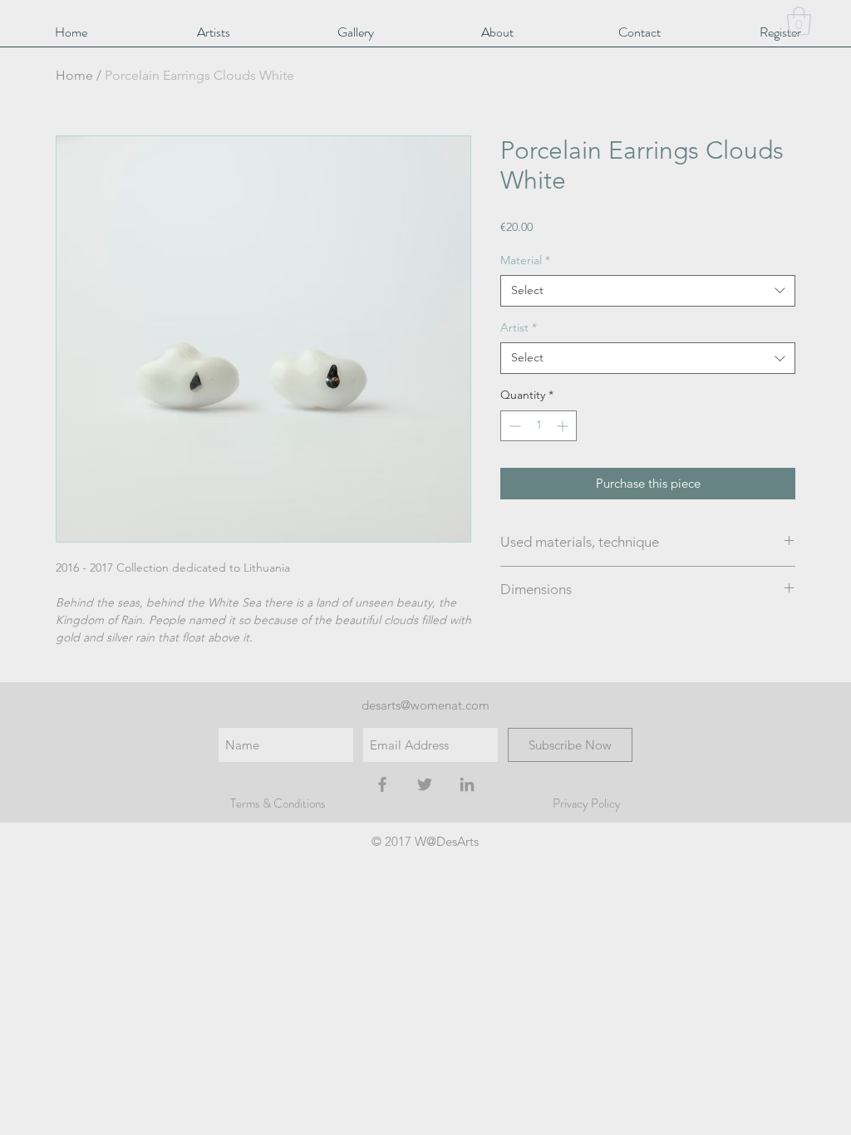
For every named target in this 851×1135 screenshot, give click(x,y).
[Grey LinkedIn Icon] (467, 784)
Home (74, 75)
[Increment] (563, 425)
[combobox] (647, 291)
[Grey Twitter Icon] (425, 784)
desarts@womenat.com (425, 705)
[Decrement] (513, 425)
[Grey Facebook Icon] (382, 784)
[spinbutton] (538, 425)
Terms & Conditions (278, 803)
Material (525, 260)
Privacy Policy (587, 803)
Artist (518, 327)
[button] (799, 21)
